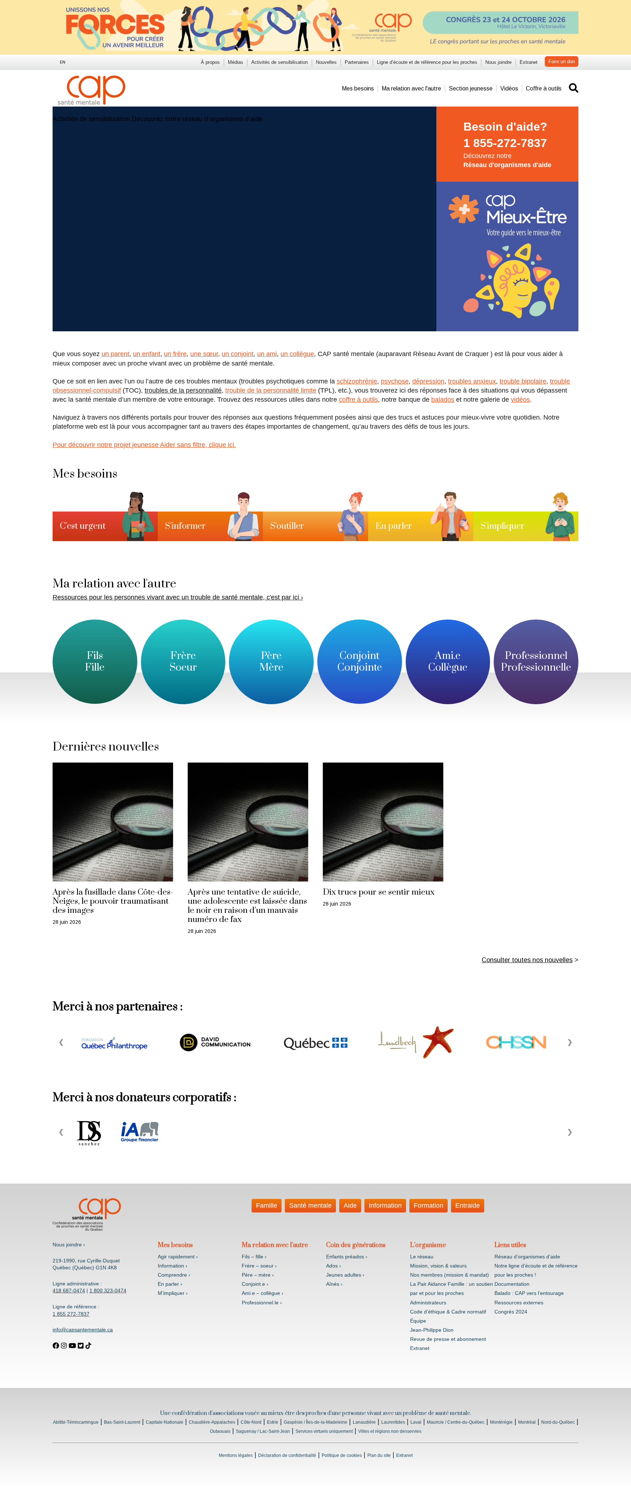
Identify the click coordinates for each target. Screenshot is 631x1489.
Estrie (272, 1422)
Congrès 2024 (510, 1312)
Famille (266, 1205)
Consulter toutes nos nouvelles (527, 960)
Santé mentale (310, 1205)
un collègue (297, 354)
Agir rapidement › (178, 1257)
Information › (172, 1266)
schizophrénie (357, 381)
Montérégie (501, 1422)
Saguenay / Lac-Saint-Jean (263, 1431)
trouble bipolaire (523, 381)
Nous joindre (498, 62)
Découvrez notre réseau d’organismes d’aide (197, 119)
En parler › (170, 1284)
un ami (267, 354)
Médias (235, 62)
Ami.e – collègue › (262, 1293)
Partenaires (357, 62)
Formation (428, 1205)
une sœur (204, 354)
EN (62, 62)
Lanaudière (364, 1422)
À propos (210, 62)
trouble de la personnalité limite (270, 390)
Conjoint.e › (255, 1284)
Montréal (527, 1422)
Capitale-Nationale (164, 1422)
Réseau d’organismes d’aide (527, 1257)
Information (385, 1205)
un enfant (146, 354)
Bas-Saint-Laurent (122, 1422)
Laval (415, 1422)
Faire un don (561, 61)
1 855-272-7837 (505, 143)
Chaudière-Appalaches (212, 1422)
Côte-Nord (251, 1422)
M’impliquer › (173, 1293)
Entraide (467, 1205)
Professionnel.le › (262, 1302)
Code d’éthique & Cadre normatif (448, 1312)
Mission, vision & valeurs (438, 1266)
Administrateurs (428, 1302)
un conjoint (237, 354)
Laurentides (393, 1422)
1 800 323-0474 (107, 1290)
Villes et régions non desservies (389, 1431)
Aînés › (334, 1284)
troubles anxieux (472, 381)
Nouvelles (326, 62)
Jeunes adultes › (345, 1275)
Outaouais (220, 1431)
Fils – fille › (254, 1257)
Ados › (333, 1266)
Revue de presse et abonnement (448, 1339)
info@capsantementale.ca (83, 1329)
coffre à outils (358, 399)
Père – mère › (258, 1275)
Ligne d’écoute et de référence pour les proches (427, 62)
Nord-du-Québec (558, 1422)
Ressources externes (518, 1302)
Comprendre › (174, 1275)
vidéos (520, 399)
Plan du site (379, 1455)
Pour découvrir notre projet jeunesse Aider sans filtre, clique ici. (144, 444)
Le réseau (421, 1257)
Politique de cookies (342, 1455)
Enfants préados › (346, 1257)
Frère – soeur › (259, 1266)
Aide (350, 1205)
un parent (115, 354)
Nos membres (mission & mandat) (449, 1275)
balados (442, 399)
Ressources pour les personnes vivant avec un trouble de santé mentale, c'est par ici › (178, 597)
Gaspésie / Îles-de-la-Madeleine (315, 1422)
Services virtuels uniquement (324, 1431)
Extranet (529, 62)
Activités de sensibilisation (279, 62)
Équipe (418, 1321)
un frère (175, 354)
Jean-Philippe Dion (432, 1330)
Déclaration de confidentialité (287, 1455)
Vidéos (509, 88)
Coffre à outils (544, 88)
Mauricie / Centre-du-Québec (456, 1422)
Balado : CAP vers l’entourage (529, 1293)
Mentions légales (236, 1455)
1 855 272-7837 (71, 1314)
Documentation (511, 1284)
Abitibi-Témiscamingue (76, 1422)
